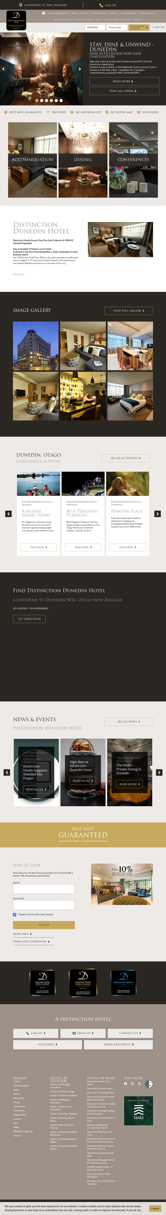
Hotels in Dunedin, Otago (62, 1091)
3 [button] (46, 100)
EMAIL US (83, 1033)
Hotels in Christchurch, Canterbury (61, 1108)
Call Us (110, 5)
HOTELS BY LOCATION (58, 1080)
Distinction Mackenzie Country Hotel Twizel (97, 1126)
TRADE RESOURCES (116, 1044)
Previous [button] (3, 69)
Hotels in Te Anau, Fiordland (63, 1095)
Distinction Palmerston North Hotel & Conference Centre (101, 1140)
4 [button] (51, 100)
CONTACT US (128, 1033)
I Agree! (155, 1208)
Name (16, 882)
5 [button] (56, 100)
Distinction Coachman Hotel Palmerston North (100, 1098)
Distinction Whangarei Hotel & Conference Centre (100, 1161)
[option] (83, 68)
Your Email (18, 898)
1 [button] (36, 100)
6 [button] (61, 100)
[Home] (44, 13)
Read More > (19, 274)
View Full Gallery (127, 311)
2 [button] (41, 100)
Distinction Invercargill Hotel (100, 1092)
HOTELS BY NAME (101, 1078)
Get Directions (29, 619)
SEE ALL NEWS (127, 722)
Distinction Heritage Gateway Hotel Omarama (101, 1112)
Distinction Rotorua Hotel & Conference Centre (100, 1147)
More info (21, 934)
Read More (121, 80)
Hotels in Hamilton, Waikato (63, 1113)
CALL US (36, 1033)
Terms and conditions (29, 941)
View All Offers (121, 90)
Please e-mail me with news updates (36, 914)
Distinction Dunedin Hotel (99, 1088)
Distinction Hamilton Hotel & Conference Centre (101, 1105)
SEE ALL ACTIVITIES (124, 458)
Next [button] (80, 69)
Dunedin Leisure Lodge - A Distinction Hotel (99, 1168)
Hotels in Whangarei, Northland (60, 1101)
